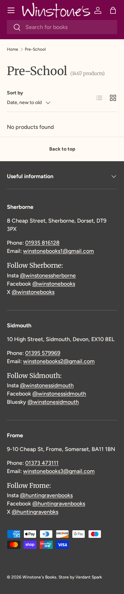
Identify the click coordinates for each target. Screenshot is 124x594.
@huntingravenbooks (46, 495)
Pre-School (35, 49)
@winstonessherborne (48, 275)
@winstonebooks (53, 283)
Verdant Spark (88, 577)
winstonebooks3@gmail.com (59, 471)
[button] (113, 10)
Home (12, 49)
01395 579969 (42, 353)
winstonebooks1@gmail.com (58, 251)
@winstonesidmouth (53, 402)
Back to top (62, 149)
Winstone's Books (39, 577)
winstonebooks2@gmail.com (59, 361)
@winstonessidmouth (47, 385)
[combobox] (62, 27)
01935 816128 (42, 242)
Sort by (15, 93)
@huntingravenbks (35, 512)
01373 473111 (42, 463)
